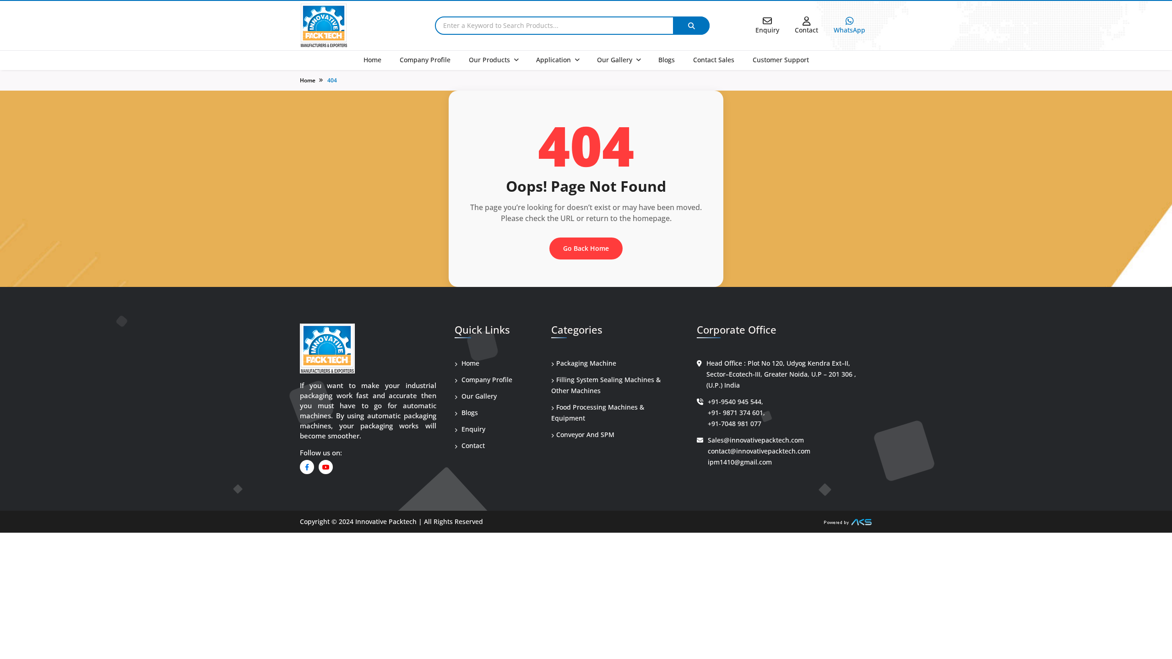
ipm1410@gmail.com (740, 462)
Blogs (666, 59)
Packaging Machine (586, 363)
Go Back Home (586, 248)
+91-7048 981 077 (734, 423)
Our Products (489, 59)
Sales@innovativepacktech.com (756, 440)
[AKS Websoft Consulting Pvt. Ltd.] (848, 521)
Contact (472, 445)
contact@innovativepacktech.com (759, 451)
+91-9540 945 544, (735, 401)
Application (553, 59)
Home (372, 59)
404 (332, 80)
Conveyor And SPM (585, 434)
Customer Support (781, 59)
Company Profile (425, 59)
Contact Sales (713, 59)
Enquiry (472, 429)
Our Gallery (614, 59)
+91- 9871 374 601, (736, 412)
